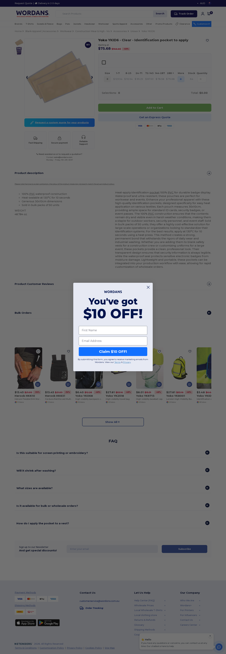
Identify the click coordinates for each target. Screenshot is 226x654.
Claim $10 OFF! (113, 351)
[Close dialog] (148, 287)
